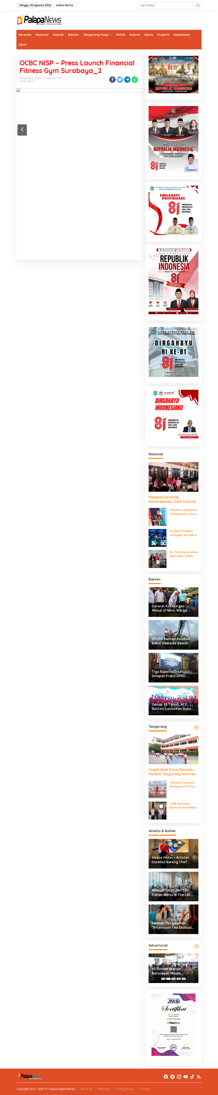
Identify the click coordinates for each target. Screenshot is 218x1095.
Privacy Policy (124, 1089)
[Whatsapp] (135, 79)
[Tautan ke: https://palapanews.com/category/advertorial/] (196, 946)
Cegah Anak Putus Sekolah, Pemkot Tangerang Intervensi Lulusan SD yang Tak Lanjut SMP (173, 771)
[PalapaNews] (39, 20)
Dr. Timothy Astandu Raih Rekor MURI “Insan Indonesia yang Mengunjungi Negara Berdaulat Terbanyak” (184, 554)
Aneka (23, 81)
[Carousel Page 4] (178, 979)
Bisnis (31, 81)
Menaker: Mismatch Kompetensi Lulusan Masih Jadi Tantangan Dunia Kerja (184, 512)
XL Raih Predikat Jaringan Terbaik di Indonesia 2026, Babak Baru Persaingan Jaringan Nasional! (183, 533)
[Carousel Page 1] (163, 979)
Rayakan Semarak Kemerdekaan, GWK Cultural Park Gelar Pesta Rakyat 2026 (173, 499)
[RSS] (199, 1076)
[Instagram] (179, 1076)
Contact (144, 1089)
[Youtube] (185, 1076)
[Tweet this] (120, 79)
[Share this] (112, 79)
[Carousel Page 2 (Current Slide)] (168, 979)
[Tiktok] (192, 1076)
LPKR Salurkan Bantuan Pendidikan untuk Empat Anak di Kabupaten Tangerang (184, 805)
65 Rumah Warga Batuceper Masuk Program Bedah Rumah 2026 (171, 971)
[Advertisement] (79, 222)
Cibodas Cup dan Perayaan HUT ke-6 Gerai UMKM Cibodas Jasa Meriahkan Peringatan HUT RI (183, 784)
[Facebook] (166, 1076)
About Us (86, 1089)
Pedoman (104, 1089)
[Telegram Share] (127, 79)
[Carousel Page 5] (184, 979)
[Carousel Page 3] (173, 979)
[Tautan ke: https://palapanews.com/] (196, 727)
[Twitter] (172, 1076)
